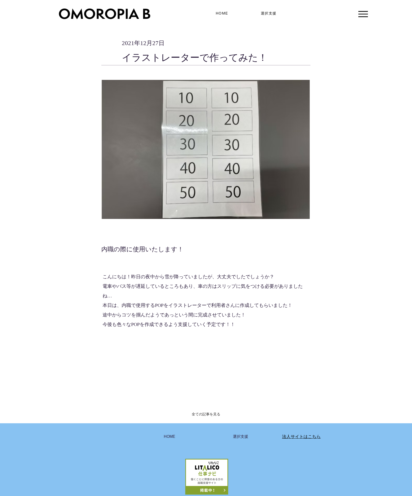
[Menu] (363, 14)
